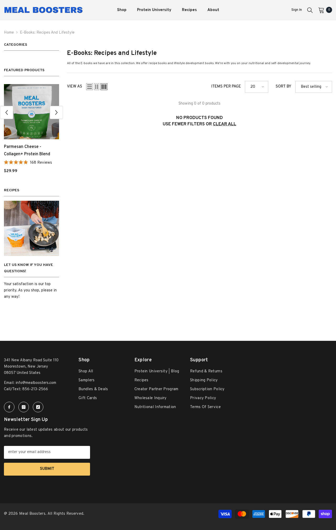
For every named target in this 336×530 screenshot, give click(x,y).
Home (9, 32)
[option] (31, 131)
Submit (47, 468)
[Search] (310, 10)
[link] (31, 228)
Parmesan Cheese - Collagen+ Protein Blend (27, 150)
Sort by (283, 86)
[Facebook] (9, 407)
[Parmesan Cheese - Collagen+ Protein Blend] (31, 111)
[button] (6, 112)
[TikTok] (38, 407)
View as (74, 86)
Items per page (226, 86)
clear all (224, 124)
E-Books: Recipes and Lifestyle (47, 32)
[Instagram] (23, 407)
